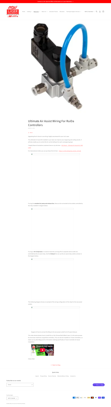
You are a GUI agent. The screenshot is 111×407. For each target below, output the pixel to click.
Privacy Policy (43, 376)
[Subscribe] (32, 384)
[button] (29, 11)
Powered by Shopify (21, 403)
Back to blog (56, 365)
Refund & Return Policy (63, 376)
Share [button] (31, 132)
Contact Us (73, 376)
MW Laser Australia (13, 403)
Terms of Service (52, 376)
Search (37, 376)
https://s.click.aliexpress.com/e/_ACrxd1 (70, 151)
